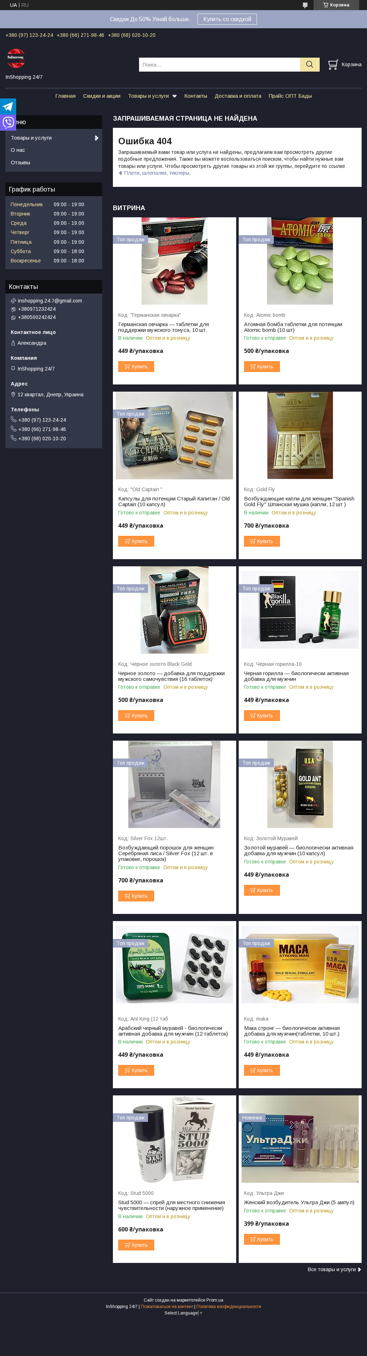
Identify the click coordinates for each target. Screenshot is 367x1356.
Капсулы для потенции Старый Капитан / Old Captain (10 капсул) (174, 501)
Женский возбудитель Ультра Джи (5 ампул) (299, 1202)
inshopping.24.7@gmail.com (50, 301)
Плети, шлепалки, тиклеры (156, 173)
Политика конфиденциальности (228, 1306)
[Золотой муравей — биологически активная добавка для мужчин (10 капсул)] (300, 784)
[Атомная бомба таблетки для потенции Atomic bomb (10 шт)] (300, 261)
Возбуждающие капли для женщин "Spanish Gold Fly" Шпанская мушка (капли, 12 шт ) (299, 501)
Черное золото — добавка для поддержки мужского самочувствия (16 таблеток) (171, 676)
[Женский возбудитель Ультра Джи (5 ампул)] (300, 1139)
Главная (65, 96)
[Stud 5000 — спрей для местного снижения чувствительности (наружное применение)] (174, 1139)
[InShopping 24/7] (67, 58)
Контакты (195, 96)
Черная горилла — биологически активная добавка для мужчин (296, 676)
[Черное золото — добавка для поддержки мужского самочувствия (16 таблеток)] (174, 610)
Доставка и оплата (238, 96)
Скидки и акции (101, 96)
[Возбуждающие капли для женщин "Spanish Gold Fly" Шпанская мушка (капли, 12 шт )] (300, 435)
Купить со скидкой (227, 19)
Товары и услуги (148, 96)
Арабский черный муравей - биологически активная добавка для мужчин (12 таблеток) (173, 1031)
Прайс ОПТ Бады (290, 96)
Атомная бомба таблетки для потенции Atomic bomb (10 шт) (293, 327)
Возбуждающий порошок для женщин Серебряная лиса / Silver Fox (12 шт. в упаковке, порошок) (166, 853)
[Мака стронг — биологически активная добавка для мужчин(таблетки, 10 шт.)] (300, 965)
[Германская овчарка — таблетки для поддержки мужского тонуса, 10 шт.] (174, 261)
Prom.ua (214, 1300)
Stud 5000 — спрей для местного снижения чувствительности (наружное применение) (171, 1205)
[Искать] (310, 65)
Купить (140, 366)
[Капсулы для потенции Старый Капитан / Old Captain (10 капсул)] (174, 435)
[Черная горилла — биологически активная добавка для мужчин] (300, 610)
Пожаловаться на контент (167, 1306)
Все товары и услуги (332, 1269)
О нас (18, 150)
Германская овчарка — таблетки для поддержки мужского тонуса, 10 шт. (163, 327)
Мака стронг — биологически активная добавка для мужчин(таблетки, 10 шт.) (292, 1031)
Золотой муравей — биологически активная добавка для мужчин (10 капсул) (298, 850)
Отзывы (20, 162)
